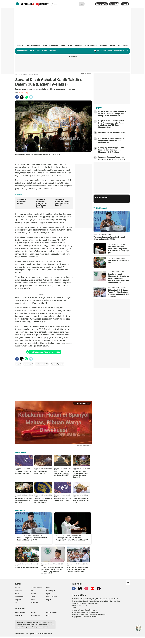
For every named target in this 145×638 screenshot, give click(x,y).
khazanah (53, 46)
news (70, 46)
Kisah (32, 51)
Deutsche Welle (101, 4)
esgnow (103, 46)
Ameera (17, 588)
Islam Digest (24, 74)
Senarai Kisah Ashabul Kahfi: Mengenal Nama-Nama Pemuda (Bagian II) (42, 203)
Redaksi (33, 612)
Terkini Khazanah (100, 208)
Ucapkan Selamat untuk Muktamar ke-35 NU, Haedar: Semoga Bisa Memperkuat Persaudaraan (112, 113)
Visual (33, 600)
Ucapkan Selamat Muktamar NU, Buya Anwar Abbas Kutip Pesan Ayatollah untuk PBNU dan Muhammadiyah (111, 124)
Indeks (125, 46)
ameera (20, 46)
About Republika (20, 612)
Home (17, 74)
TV (119, 46)
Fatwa (38, 51)
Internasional (19, 597)
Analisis (33, 594)
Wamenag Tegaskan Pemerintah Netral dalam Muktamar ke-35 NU (111, 158)
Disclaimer (18, 615)
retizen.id (125, 4)
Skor (47, 588)
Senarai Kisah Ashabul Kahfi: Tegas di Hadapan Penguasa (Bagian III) (62, 202)
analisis (78, 46)
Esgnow (18, 600)
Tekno (33, 597)
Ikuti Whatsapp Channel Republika (45, 352)
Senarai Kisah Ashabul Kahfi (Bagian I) (21, 201)
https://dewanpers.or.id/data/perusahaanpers (32, 627)
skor (45, 46)
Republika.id (114, 4)
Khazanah (18, 591)
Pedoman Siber (51, 612)
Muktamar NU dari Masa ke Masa (111, 132)
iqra (63, 46)
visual (112, 46)
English (48, 600)
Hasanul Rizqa (23, 93)
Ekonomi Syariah (33, 46)
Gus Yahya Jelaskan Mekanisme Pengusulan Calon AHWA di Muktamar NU (111, 140)
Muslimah (52, 51)
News (17, 594)
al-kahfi (18, 364)
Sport (48, 594)
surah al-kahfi (28, 364)
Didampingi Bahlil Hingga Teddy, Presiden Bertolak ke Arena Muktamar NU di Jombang (111, 150)
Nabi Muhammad (23, 51)
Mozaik (44, 51)
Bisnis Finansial (91, 46)
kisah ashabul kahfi (42, 364)
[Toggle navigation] (17, 4)
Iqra (32, 591)
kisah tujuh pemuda (57, 364)
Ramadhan (34, 603)
